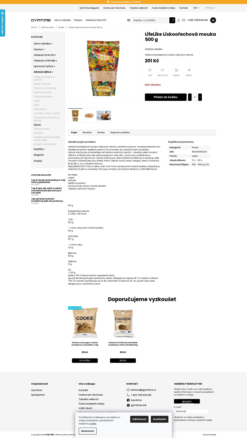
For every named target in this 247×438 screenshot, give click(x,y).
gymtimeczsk (138, 405)
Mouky (37, 124)
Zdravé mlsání (42, 128)
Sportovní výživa (43, 66)
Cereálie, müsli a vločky (47, 113)
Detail (123, 360)
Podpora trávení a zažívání (44, 78)
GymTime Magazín (89, 7)
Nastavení (87, 431)
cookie (92, 423)
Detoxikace (40, 109)
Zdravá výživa (42, 72)
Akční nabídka (42, 43)
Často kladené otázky (163, 7)
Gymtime (36, 390)
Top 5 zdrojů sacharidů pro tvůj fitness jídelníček (48, 181)
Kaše (36, 105)
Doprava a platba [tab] (119, 132)
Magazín (39, 155)
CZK (195, 7)
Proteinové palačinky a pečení (47, 119)
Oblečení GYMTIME (44, 60)
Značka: (153, 49)
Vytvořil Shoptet (209, 434)
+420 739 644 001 (141, 395)
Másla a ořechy (42, 84)
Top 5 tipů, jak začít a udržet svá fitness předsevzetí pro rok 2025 (46, 190)
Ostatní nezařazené (45, 144)
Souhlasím (159, 419)
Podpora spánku (43, 96)
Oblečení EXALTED (44, 55)
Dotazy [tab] (101, 132)
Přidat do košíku (165, 97)
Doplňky (38, 149)
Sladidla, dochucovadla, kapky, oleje (47, 139)
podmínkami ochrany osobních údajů (193, 420)
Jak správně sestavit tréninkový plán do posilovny (47, 200)
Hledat (172, 20)
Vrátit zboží (85, 408)
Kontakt (184, 7)
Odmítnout (139, 419)
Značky (38, 161)
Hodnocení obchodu (114, 7)
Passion (38, 49)
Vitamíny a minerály (45, 88)
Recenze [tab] (87, 132)
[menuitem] (62, 20)
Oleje (37, 100)
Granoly (38, 133)
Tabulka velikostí (139, 7)
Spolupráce (38, 394)
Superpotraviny (42, 92)
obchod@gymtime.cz (143, 390)
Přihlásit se (186, 402)
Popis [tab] (74, 132)
